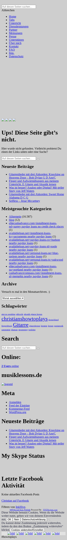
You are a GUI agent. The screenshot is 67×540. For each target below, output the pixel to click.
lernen (50, 326)
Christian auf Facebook (15, 500)
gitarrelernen (34, 326)
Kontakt (13, 46)
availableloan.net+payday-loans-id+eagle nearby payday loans (33, 248)
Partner (13, 29)
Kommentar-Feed (19, 408)
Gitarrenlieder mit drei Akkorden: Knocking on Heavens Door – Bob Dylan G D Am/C (36, 176)
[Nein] (48, 520)
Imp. (11, 53)
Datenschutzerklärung (33, 519)
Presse (12, 36)
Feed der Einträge (19, 405)
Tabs (12, 19)
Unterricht (15, 23)
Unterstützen (16, 39)
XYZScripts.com (50, 510)
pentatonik (58, 326)
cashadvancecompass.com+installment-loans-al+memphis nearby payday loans (35, 274)
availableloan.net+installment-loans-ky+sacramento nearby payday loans (30, 235)
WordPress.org (17, 412)
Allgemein (15, 216)
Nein (16, 519)
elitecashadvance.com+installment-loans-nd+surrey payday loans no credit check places (36, 225)
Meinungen (15, 33)
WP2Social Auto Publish (20, 510)
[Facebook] (2, 120)
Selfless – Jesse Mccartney (24, 200)
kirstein (44, 326)
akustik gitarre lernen (33, 314)
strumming (23, 330)
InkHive (20, 506)
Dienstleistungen (18, 26)
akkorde (19, 314)
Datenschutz (16, 56)
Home (12, 16)
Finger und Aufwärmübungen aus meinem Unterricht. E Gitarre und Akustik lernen (34, 182)
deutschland (53, 320)
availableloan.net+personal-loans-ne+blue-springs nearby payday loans (34, 254)
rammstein (5, 330)
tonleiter (32, 330)
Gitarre (20, 325)
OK (9, 519)
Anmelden (15, 402)
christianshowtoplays (24, 319)
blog (11, 219)
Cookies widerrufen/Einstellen (27, 530)
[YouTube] (14, 120)
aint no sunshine (8, 314)
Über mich (15, 43)
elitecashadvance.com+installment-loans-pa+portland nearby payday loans (33, 268)
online (10, 366)
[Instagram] (10, 120)
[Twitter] (6, 120)
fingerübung (6, 326)
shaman (14, 330)
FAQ (12, 49)
